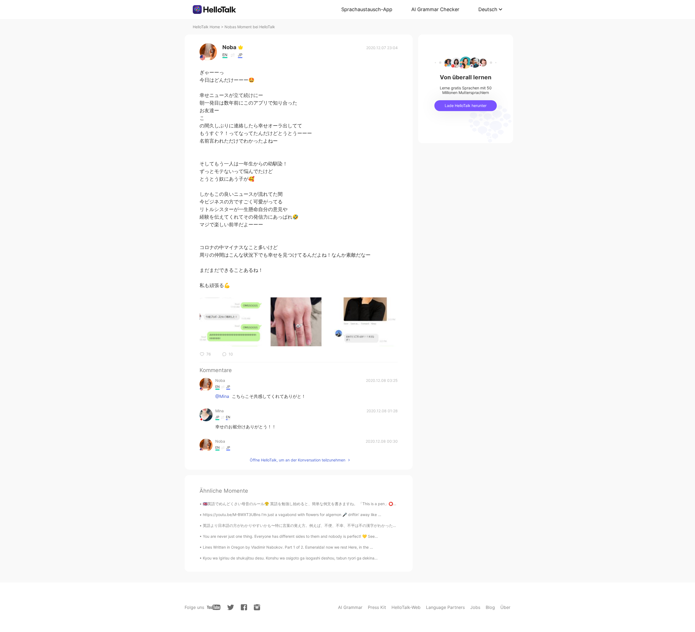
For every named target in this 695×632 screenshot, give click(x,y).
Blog (490, 607)
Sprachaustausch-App (366, 9)
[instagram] (257, 607)
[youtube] (213, 607)
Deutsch (487, 9)
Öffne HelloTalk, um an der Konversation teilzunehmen (297, 460)
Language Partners (445, 607)
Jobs (475, 607)
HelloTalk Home (206, 26)
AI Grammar (350, 607)
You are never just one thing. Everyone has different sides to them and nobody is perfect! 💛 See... (290, 536)
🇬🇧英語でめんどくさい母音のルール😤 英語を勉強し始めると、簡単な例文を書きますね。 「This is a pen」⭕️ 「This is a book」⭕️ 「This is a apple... (336, 503)
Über (505, 607)
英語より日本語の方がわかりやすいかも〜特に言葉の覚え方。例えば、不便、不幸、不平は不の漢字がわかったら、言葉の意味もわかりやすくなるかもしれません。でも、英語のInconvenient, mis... (372, 525)
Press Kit (377, 607)
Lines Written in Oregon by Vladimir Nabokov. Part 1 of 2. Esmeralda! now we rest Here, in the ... (288, 547)
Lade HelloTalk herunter (465, 105)
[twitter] (230, 607)
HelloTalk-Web (406, 607)
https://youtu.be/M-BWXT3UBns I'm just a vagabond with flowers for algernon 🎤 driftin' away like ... (292, 514)
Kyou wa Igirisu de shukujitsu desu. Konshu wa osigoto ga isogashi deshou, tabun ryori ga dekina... (290, 558)
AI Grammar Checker (435, 9)
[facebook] (244, 607)
